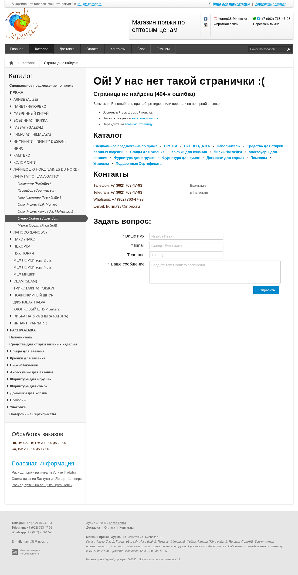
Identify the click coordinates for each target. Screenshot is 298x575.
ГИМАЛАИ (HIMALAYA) (32, 134)
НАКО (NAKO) (25, 239)
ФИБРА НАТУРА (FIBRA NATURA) (41, 316)
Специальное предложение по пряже (41, 85)
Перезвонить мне (266, 24)
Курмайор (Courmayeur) (37, 190)
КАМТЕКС (22, 155)
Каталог (41, 49)
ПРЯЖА (16, 92)
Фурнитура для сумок (28, 386)
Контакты (117, 49)
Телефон (136, 254)
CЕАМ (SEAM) (25, 281)
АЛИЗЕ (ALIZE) (26, 99)
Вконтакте (198, 185)
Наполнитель (20, 337)
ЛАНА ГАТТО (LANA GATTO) (36, 176)
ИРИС (19, 148)
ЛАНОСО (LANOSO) (30, 232)
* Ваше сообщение (126, 264)
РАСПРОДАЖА (23, 330)
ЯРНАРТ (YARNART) (30, 323)
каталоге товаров (145, 118)
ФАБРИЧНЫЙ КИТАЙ (31, 113)
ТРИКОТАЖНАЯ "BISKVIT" (35, 288)
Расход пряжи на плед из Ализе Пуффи (44, 472)
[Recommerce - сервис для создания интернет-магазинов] (15, 554)
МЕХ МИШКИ (25, 274)
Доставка (67, 49)
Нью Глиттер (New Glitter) (39, 197)
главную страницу (138, 124)
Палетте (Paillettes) (34, 183)
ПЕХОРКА (22, 246)
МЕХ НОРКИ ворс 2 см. (33, 260)
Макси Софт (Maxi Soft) (37, 225)
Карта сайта (117, 523)
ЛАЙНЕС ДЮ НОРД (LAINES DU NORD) (46, 169)
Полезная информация (43, 463)
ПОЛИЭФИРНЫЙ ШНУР (33, 295)
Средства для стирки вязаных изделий (43, 344)
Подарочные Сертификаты (32, 414)
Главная (16, 49)
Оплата (92, 49)
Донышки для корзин (28, 393)
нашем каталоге (89, 4)
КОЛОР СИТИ (25, 162)
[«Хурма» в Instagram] (206, 25)
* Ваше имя (133, 236)
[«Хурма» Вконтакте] (206, 19)
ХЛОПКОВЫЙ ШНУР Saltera (36, 309)
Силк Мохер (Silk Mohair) (37, 204)
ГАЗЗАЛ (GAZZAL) (28, 127)
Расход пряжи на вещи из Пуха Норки (42, 485)
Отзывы (163, 49)
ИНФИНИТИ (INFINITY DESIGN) (40, 141)
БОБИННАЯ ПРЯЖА (30, 120)
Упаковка (18, 407)
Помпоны (18, 400)
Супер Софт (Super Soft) (38, 218)
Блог (141, 49)
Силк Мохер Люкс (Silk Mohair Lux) (45, 211)
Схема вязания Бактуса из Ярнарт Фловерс (47, 479)
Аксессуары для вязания (31, 372)
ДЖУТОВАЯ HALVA (29, 302)
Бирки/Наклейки (24, 365)
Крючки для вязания (28, 358)
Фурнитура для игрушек (30, 379)
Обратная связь (226, 24)
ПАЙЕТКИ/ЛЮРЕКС (30, 106)
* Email (138, 245)
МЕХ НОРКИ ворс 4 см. (33, 267)
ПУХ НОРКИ (24, 253)
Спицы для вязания (27, 351)
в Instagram (199, 192)
